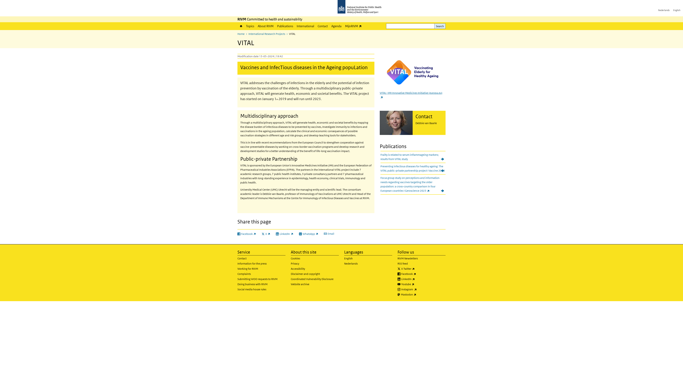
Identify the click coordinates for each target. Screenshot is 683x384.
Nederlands (664, 10)
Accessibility (298, 268)
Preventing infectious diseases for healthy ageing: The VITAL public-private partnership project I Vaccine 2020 (412, 168)
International (305, 26)
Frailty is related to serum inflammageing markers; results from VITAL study (409, 157)
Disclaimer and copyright (305, 274)
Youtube (417, 284)
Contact (323, 26)
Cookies (295, 258)
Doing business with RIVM (252, 284)
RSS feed (403, 263)
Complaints (244, 274)
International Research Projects (266, 34)
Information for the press (252, 263)
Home (240, 26)
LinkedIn (417, 279)
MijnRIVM (354, 26)
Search (440, 26)
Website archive (300, 284)
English (676, 10)
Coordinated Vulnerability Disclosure (312, 279)
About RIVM (266, 26)
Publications (285, 26)
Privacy (295, 263)
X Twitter (417, 268)
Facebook (418, 274)
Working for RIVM (247, 268)
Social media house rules (251, 289)
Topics (250, 26)
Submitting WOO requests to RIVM (257, 279)
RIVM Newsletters (408, 258)
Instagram (418, 289)
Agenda (336, 26)
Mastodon (418, 294)
